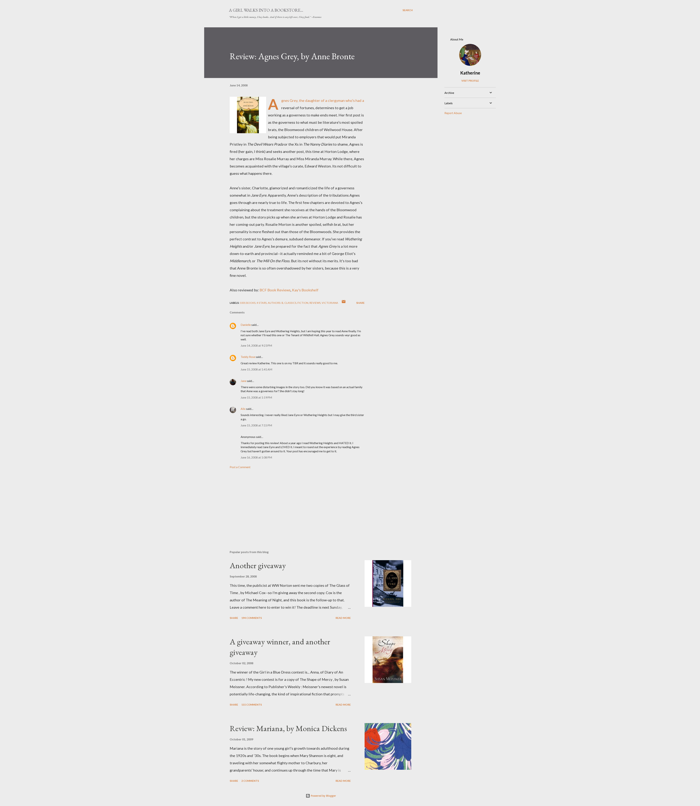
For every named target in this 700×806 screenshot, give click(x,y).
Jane (243, 380)
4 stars (262, 302)
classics (290, 302)
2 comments (250, 780)
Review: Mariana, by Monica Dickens (288, 728)
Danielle (246, 324)
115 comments (251, 704)
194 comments (251, 617)
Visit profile (470, 80)
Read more (343, 617)
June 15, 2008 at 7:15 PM (256, 425)
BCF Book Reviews (275, 290)
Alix (243, 408)
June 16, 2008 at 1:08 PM (256, 457)
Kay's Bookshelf (305, 290)
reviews (315, 302)
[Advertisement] (291, 504)
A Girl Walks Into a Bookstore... (266, 10)
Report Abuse (453, 113)
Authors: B (275, 302)
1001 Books (248, 302)
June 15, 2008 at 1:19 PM (256, 397)
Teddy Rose (248, 356)
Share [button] (360, 302)
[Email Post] (343, 302)
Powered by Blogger (323, 795)
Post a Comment (240, 467)
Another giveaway (258, 565)
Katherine (470, 72)
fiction (303, 302)
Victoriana (330, 302)
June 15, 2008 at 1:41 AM (256, 369)
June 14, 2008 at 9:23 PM (256, 345)
